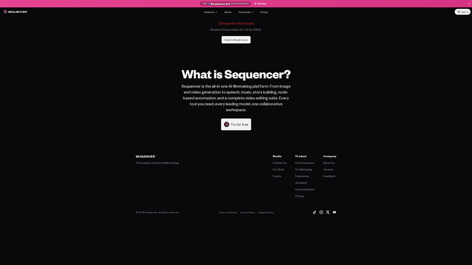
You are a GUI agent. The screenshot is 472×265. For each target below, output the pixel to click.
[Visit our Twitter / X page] (328, 212)
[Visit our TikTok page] (314, 212)
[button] (236, 124)
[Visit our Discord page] (334, 212)
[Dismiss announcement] (469, 4)
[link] (236, 39)
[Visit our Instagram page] (321, 212)
